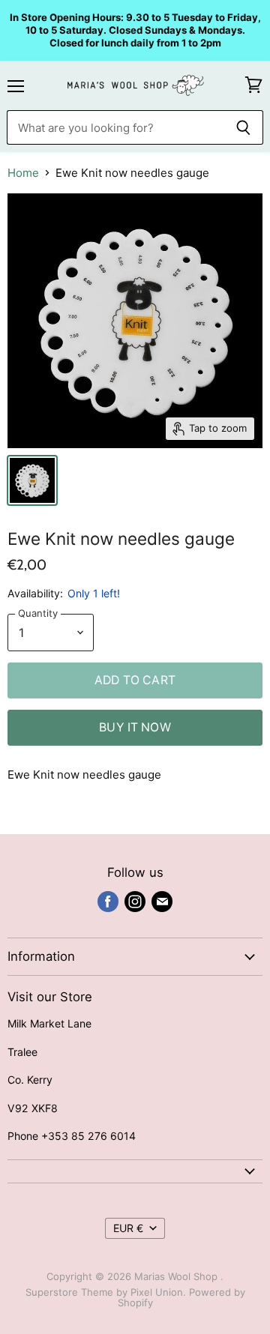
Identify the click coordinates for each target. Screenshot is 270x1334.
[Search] (243, 127)
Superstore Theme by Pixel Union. (106, 1292)
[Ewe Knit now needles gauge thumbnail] (32, 480)
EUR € (128, 1228)
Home (23, 172)
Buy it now (135, 727)
